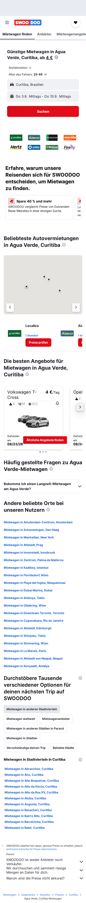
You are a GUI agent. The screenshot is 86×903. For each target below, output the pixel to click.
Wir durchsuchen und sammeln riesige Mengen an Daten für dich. (36, 870)
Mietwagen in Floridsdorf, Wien (26, 575)
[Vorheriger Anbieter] (10, 307)
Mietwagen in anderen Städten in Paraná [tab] (35, 728)
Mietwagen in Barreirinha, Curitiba (29, 822)
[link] (38, 342)
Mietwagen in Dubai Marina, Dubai (28, 590)
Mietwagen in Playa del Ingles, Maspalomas (35, 582)
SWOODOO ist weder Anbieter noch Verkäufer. (34, 862)
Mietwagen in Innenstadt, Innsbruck (29, 552)
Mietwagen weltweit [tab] (20, 719)
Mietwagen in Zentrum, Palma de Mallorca (33, 560)
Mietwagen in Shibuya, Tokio (24, 598)
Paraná (59, 894)
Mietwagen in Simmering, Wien (26, 643)
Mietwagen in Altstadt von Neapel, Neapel (33, 658)
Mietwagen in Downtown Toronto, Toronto (34, 613)
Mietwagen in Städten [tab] (21, 738)
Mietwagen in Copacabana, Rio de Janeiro (33, 620)
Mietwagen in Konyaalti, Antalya (26, 666)
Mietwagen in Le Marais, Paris (25, 651)
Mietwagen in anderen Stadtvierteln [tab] (31, 709)
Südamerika (28, 894)
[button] (7, 22)
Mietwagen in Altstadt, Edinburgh (28, 628)
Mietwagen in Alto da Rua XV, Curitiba (31, 792)
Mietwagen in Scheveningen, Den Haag (31, 529)
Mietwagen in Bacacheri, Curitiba (28, 810)
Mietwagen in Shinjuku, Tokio (25, 635)
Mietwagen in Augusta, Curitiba (27, 804)
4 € (49, 57)
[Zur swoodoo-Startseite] (28, 22)
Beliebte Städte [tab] (63, 748)
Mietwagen (9, 894)
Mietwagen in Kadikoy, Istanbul (26, 567)
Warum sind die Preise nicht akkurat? (35, 878)
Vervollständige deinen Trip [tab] (26, 748)
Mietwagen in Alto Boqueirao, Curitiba (32, 780)
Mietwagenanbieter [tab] (56, 719)
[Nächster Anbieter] (76, 307)
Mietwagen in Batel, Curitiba (25, 827)
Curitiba (73, 894)
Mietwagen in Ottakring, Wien (25, 605)
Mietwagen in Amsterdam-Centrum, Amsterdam (38, 522)
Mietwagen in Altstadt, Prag (23, 545)
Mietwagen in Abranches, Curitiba (29, 769)
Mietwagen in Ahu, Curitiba (24, 774)
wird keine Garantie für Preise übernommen (31, 849)
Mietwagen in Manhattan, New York (29, 537)
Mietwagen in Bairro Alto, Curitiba (29, 816)
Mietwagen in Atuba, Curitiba (25, 798)
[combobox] (20, 68)
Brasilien (45, 894)
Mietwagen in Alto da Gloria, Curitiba (31, 786)
